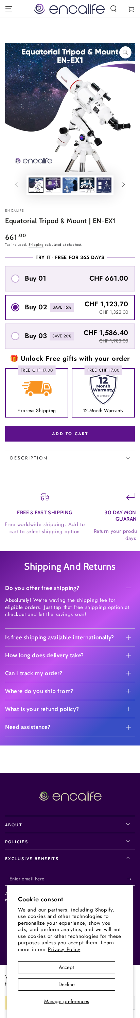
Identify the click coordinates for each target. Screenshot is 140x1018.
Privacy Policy (64, 949)
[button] (113, 9)
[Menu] (9, 9)
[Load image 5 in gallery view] (104, 185)
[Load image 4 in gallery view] (87, 185)
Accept (66, 967)
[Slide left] (16, 185)
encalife (14, 210)
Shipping (36, 244)
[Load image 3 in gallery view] (70, 185)
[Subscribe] (131, 879)
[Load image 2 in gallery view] (53, 185)
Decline (66, 984)
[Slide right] (123, 185)
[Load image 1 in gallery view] (36, 185)
